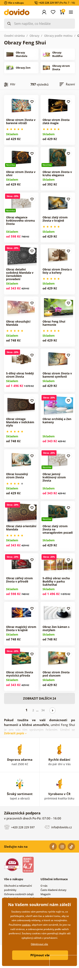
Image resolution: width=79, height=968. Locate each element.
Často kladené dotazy (53, 890)
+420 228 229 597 (22, 827)
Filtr (12, 84)
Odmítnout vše (39, 944)
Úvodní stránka (14, 36)
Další (52, 710)
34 (43, 710)
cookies (26, 924)
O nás (44, 885)
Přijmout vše (40, 955)
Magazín (46, 894)
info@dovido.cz (61, 827)
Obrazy (34, 36)
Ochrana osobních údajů (19, 894)
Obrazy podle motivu (58, 36)
